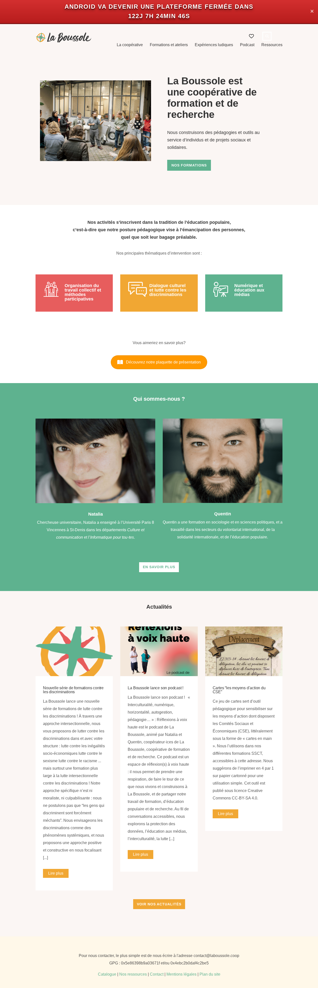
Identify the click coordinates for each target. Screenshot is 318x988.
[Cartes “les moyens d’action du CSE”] (243, 651)
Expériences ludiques (214, 45)
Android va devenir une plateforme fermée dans (159, 6)
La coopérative (130, 45)
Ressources (271, 45)
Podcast (247, 45)
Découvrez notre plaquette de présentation (163, 362)
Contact (156, 974)
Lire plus (55, 873)
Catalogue (107, 974)
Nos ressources (133, 974)
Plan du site (209, 974)
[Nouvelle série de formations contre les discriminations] (74, 651)
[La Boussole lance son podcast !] (159, 651)
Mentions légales (181, 974)
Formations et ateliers (169, 45)
